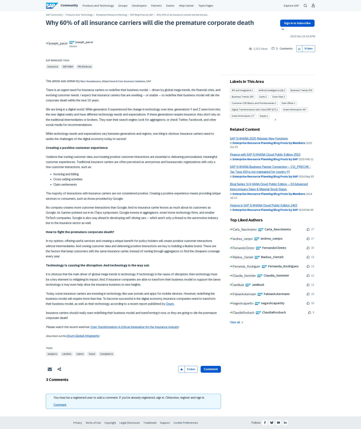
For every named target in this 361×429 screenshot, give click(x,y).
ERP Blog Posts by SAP (141, 15)
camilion (66, 354)
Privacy (77, 422)
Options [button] (282, 29)
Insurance (53, 66)
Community (69, 5)
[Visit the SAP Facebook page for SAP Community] (264, 422)
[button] (299, 48)
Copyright (110, 422)
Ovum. (170, 303)
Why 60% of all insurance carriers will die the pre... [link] (182, 15)
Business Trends (299, 90)
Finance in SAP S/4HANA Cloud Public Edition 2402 (263, 205)
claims (80, 354)
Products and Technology (98, 5)
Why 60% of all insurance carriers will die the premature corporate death (150, 22)
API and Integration (241, 90)
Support (165, 422)
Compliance (106, 354)
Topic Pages (205, 5)
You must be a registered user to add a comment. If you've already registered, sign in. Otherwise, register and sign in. (129, 397)
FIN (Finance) (84, 66)
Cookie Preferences (186, 422)
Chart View (277, 97)
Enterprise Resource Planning (111, 15)
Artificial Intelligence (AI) (271, 90)
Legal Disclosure (130, 422)
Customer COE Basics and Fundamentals (253, 103)
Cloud (92, 354)
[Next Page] (275, 119)
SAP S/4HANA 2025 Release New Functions (259, 138)
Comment (60, 404)
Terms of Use (93, 422)
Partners (156, 5)
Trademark (150, 422)
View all (235, 322)
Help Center (186, 5)
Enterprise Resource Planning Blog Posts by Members (269, 143)
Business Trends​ (240, 97)
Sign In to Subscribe (297, 23)
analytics (52, 354)
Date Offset (287, 103)
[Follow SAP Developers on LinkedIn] (285, 422)
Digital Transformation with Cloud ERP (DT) (254, 109)
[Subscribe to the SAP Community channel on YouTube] (278, 422)
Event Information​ (241, 116)
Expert (263, 116)
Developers (139, 5)
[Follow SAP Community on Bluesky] (271, 422)
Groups (122, 5)
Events (170, 5)
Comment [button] (211, 369)
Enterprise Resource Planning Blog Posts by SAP (265, 159)
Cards (262, 97)
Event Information (292, 109)
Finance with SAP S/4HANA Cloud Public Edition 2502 (265, 154)
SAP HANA (68, 66)
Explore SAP (291, 5)
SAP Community (54, 15)
